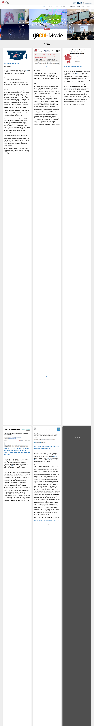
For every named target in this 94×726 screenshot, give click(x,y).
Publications (80, 6)
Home (43, 6)
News (57, 6)
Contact (88, 6)
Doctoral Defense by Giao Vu (12, 63)
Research (63, 6)
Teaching (71, 6)
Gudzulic (49, 458)
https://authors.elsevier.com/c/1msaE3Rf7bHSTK (46, 520)
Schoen (55, 456)
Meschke (36, 460)
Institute (50, 6)
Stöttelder (78, 73)
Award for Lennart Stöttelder (73, 66)
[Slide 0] (46, 9)
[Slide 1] (47, 9)
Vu (27, 70)
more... (47, 29)
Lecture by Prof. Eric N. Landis (43, 67)
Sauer (70, 88)
